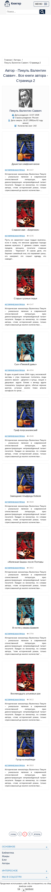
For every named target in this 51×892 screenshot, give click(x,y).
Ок (19, 889)
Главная (8, 60)
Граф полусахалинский (25, 430)
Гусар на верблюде (25, 759)
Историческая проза (15, 170)
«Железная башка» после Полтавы (25, 562)
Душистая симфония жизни (25, 164)
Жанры (5, 856)
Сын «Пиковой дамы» (25, 364)
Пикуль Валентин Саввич (16, 63)
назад (13, 834)
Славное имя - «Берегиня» (25, 230)
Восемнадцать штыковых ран (26, 694)
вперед (37, 834)
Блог (4, 860)
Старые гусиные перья (25, 298)
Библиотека (8, 853)
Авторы (17, 60)
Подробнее (27, 889)
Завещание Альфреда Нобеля (25, 496)
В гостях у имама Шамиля (25, 628)
